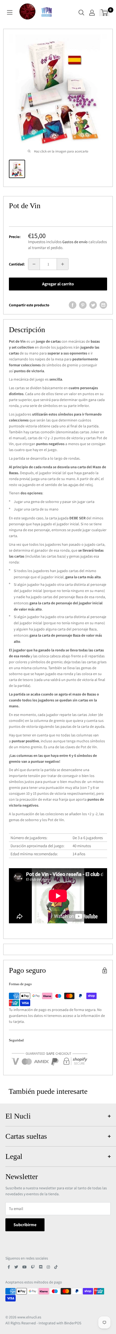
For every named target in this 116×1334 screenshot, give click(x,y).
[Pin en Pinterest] (83, 305)
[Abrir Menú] (9, 12)
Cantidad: (17, 264)
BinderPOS (72, 1323)
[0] (105, 12)
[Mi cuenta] (92, 13)
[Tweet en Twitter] (93, 305)
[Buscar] (81, 13)
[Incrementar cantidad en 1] (62, 264)
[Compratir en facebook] (72, 305)
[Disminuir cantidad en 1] (34, 264)
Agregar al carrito (58, 284)
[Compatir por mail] (103, 305)
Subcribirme (24, 1224)
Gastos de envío (75, 241)
